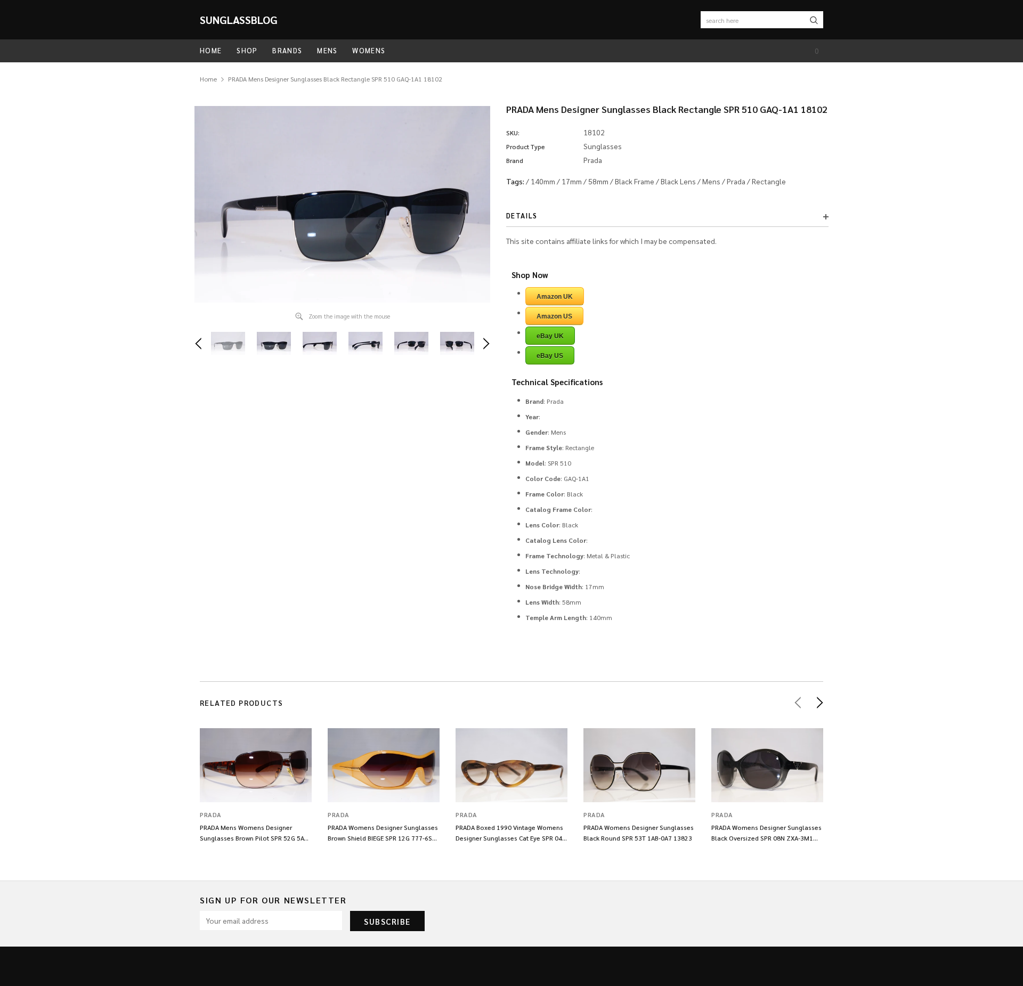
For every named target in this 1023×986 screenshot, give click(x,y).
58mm (598, 181)
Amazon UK (555, 296)
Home (208, 79)
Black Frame (634, 181)
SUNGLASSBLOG (239, 20)
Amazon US (554, 316)
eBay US (550, 356)
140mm (543, 181)
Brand (514, 160)
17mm (572, 181)
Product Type (525, 146)
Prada (736, 181)
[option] (342, 204)
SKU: (512, 132)
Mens (711, 181)
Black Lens (678, 181)
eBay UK (550, 336)
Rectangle (769, 181)
